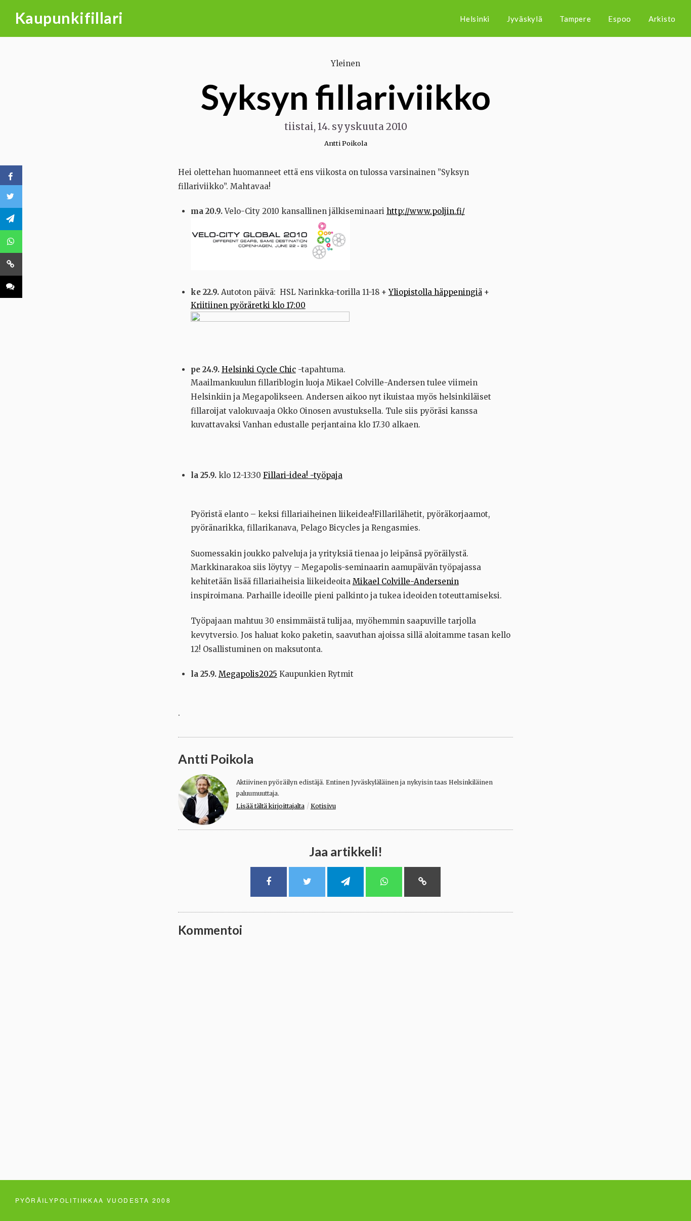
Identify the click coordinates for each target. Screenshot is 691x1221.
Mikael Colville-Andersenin (406, 581)
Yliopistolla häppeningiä (435, 292)
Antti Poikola (345, 143)
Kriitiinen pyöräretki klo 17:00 (248, 305)
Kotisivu (323, 806)
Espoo (619, 18)
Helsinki (475, 18)
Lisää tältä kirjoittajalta (270, 806)
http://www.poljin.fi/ (425, 211)
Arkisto (662, 18)
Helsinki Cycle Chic (259, 369)
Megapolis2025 (248, 674)
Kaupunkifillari (69, 18)
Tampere (575, 18)
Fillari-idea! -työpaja (302, 475)
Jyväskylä (525, 18)
